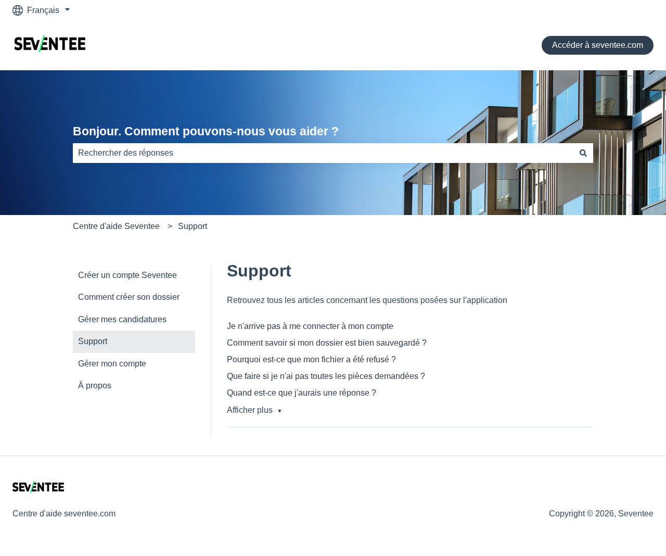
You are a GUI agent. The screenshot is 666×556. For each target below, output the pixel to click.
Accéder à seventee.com (597, 45)
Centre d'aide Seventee (116, 226)
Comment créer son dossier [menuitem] (129, 297)
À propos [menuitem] (94, 385)
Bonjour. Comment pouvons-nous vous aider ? (206, 131)
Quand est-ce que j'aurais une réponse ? (301, 392)
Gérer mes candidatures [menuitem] (122, 319)
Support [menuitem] (92, 341)
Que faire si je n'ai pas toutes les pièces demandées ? (326, 376)
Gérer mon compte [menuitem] (112, 363)
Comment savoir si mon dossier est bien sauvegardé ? (327, 342)
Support (192, 226)
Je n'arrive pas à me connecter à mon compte (310, 326)
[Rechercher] (583, 153)
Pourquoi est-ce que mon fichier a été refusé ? (311, 359)
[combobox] (323, 153)
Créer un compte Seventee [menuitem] (127, 275)
